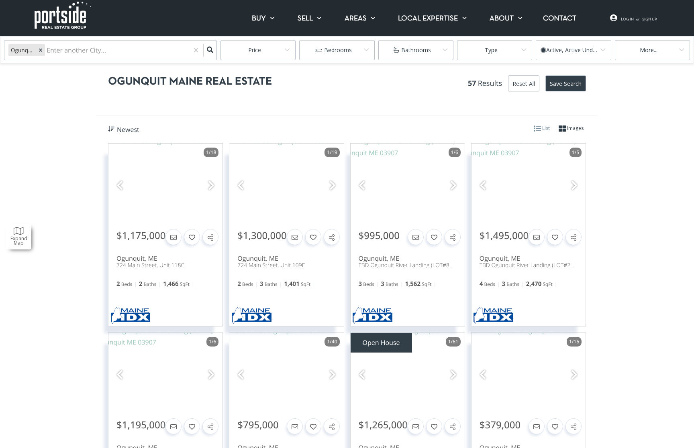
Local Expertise (428, 18)
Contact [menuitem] (559, 18)
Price (254, 50)
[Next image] (211, 185)
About (502, 18)
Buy (259, 18)
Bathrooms (416, 50)
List (545, 128)
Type (491, 50)
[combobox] (47, 50)
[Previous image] (119, 185)
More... (648, 50)
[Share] (210, 237)
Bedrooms (338, 50)
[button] (40, 50)
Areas (356, 18)
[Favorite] (192, 237)
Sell (305, 18)
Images (575, 128)
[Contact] (173, 237)
